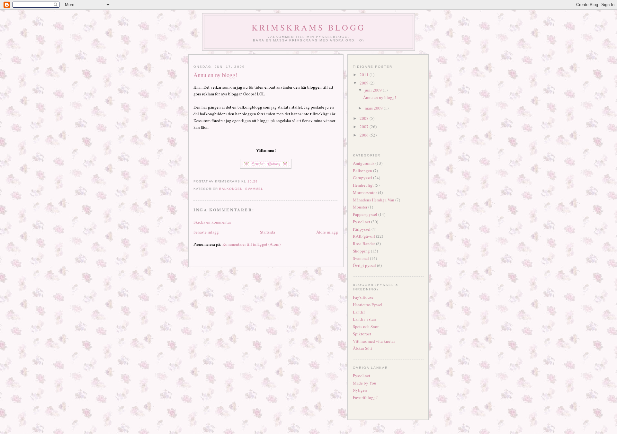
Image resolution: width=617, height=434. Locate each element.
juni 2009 (374, 90)
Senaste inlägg (206, 232)
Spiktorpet (362, 334)
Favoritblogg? (365, 397)
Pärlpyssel (362, 229)
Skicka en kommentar (212, 222)
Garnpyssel (362, 178)
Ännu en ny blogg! (215, 75)
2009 (365, 83)
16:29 (252, 181)
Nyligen (360, 390)
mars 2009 (374, 108)
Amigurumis (363, 163)
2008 (365, 118)
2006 (365, 135)
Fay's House (363, 297)
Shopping (361, 251)
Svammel (254, 188)
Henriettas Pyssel (367, 304)
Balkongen (231, 188)
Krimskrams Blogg (308, 27)
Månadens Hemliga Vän (373, 200)
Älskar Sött (362, 348)
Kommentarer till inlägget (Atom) (251, 244)
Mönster (360, 207)
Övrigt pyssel (364, 265)
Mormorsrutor (365, 192)
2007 (365, 126)
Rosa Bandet (364, 243)
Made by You (364, 383)
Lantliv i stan (364, 319)
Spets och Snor (366, 326)
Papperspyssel (365, 214)
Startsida (267, 232)
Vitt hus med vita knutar (374, 341)
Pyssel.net (361, 222)
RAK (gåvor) (364, 236)
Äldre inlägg (327, 232)
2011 (365, 74)
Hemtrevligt (363, 185)
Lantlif (359, 312)
